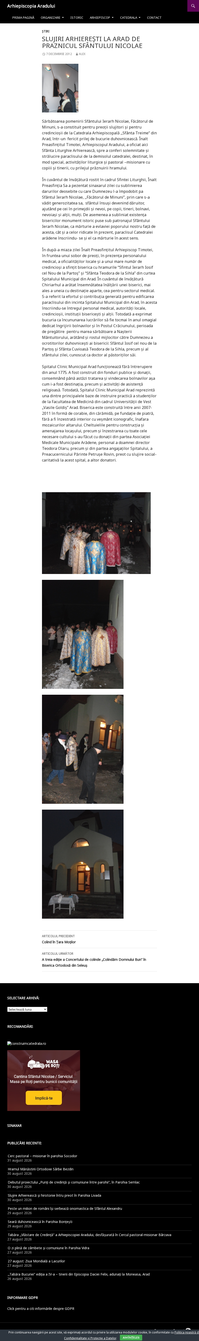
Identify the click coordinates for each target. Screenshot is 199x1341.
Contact (154, 17)
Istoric (76, 17)
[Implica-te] (43, 1080)
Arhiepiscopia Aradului (31, 6)
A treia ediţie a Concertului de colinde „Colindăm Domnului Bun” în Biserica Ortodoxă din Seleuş (94, 960)
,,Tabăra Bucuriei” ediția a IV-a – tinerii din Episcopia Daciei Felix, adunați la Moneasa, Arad (79, 1274)
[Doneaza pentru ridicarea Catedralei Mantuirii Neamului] (26, 1043)
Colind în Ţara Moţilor (59, 939)
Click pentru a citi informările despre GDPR (40, 1308)
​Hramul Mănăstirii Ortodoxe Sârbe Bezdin (41, 1169)
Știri (45, 31)
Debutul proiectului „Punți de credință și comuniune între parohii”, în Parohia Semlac (74, 1182)
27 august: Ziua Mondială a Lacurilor (36, 1261)
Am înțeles (131, 1337)
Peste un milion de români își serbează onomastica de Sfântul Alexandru (65, 1208)
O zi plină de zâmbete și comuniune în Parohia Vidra (48, 1248)
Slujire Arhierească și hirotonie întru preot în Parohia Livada (54, 1195)
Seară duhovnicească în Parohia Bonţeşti (40, 1221)
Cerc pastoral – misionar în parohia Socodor (42, 1156)
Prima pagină (23, 17)
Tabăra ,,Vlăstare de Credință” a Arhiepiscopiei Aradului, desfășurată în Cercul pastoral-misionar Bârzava (89, 1234)
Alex (82, 54)
